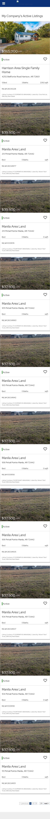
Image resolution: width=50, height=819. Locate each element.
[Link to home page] (25, 3)
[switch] (45, 59)
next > (46, 803)
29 (41, 803)
